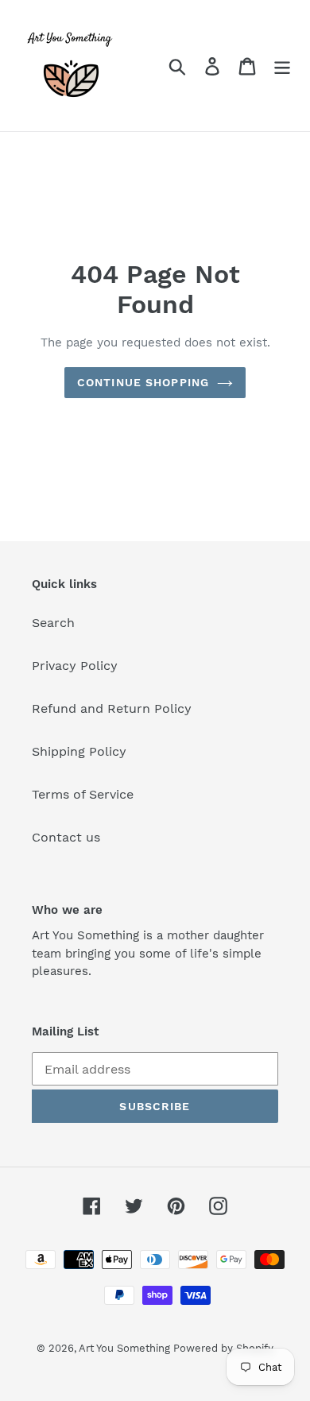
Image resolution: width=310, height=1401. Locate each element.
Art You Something (126, 1348)
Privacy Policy (75, 665)
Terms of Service (83, 794)
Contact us (66, 837)
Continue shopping (143, 382)
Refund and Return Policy (112, 708)
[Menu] (282, 65)
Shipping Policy (79, 751)
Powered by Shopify (223, 1348)
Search (53, 622)
